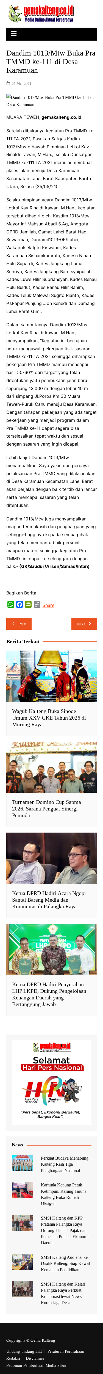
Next (81, 624)
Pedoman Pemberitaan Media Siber (36, 1365)
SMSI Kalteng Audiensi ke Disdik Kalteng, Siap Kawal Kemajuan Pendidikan (65, 1263)
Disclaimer (35, 1358)
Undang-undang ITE (24, 1351)
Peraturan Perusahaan (66, 1351)
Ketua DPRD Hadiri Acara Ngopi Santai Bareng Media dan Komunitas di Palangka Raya (49, 899)
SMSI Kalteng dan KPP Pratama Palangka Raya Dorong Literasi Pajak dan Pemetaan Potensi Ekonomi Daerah (64, 1230)
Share (48, 605)
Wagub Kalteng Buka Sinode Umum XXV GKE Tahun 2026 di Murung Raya (49, 717)
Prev (22, 624)
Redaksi (13, 1358)
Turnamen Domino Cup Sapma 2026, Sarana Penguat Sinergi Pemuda (46, 808)
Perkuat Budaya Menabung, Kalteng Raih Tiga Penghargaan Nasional (65, 1164)
